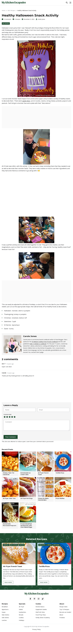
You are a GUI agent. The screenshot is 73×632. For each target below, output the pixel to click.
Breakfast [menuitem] (5, 607)
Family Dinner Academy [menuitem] (43, 617)
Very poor (5, 417)
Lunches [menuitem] (4, 620)
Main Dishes (42, 545)
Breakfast (6, 545)
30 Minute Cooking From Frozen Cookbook (45, 342)
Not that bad (7, 417)
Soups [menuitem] (4, 612)
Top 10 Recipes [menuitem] (64, 609)
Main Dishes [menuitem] (5, 615)
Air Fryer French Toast (12, 566)
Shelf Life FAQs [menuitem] (40, 612)
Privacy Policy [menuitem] (36, 629)
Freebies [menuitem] (62, 617)
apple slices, (26, 101)
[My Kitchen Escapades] (14, 2)
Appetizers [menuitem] (5, 609)
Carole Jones (41, 19)
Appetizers (56, 545)
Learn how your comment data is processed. (40, 441)
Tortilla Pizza (44, 566)
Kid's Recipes (11, 10)
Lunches (49, 545)
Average (10, 417)
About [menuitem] (61, 615)
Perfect (15, 417)
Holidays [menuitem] (21, 620)
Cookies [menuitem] (21, 617)
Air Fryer (21, 545)
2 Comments (7, 19)
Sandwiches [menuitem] (22, 612)
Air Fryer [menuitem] (21, 607)
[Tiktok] (42, 598)
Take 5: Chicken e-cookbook (37, 344)
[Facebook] (30, 598)
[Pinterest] (34, 598)
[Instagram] (38, 598)
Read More (8, 583)
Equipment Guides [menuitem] (41, 609)
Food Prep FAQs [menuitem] (41, 615)
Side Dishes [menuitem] (5, 617)
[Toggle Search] (67, 3)
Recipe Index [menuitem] (63, 607)
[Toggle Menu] (70, 3)
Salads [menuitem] (21, 609)
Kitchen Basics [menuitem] (40, 607)
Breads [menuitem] (21, 615)
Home (3, 10)
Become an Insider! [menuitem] (65, 612)
